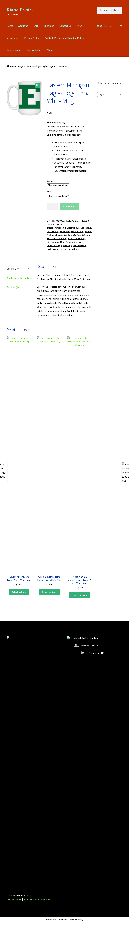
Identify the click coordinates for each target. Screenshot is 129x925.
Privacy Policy (31, 38)
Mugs (20, 66)
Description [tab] (13, 268)
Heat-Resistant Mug (57, 238)
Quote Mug (66, 245)
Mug (62, 242)
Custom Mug (53, 231)
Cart (36, 25)
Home (10, 25)
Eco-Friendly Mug (72, 234)
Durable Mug (77, 231)
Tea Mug (63, 249)
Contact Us (65, 25)
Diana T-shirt (20, 9)
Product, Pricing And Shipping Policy (64, 38)
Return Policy (34, 50)
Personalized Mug (74, 242)
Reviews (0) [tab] (13, 287)
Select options (19, 592)
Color (50, 180)
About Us (23, 25)
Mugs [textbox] (109, 94)
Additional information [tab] (19, 277)
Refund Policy (14, 50)
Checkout (49, 25)
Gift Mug (86, 234)
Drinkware (65, 231)
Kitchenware (53, 242)
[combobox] (109, 94)
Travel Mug (74, 249)
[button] (37, 85)
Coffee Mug (86, 227)
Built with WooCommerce (37, 899)
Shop (50, 50)
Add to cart (69, 206)
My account (13, 38)
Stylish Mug (52, 249)
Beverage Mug (59, 227)
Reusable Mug (79, 245)
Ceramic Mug (73, 227)
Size (49, 191)
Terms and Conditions (56, 919)
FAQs (79, 25)
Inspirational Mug (76, 238)
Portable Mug (53, 245)
